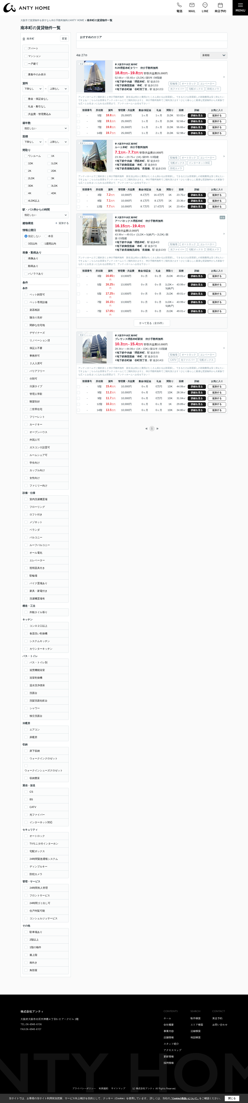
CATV (33, 807)
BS (31, 799)
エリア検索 (196, 1024)
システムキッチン (40, 641)
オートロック (37, 835)
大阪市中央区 (123, 64)
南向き (33, 962)
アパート (33, 48)
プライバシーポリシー (84, 1088)
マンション (34, 56)
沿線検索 (195, 1031)
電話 (179, 11)
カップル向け (37, 470)
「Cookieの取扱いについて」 (184, 1098)
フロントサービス (40, 895)
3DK (30, 185)
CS (31, 791)
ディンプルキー (38, 866)
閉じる (232, 1098)
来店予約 (220, 11)
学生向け (35, 462)
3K (52, 178)
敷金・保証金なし (38, 98)
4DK (53, 193)
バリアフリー (37, 370)
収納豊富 (35, 778)
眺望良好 (35, 401)
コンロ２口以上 (38, 625)
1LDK (54, 163)
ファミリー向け (38, 485)
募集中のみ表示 (37, 74)
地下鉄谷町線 (124, 89)
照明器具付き (37, 568)
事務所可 (35, 355)
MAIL (192, 11)
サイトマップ (118, 1088)
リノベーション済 (40, 340)
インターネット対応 (41, 822)
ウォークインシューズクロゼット (44, 770)
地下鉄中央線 (124, 81)
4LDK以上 (34, 200)
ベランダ (35, 529)
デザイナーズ (37, 332)
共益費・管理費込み (39, 114)
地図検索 (195, 1037)
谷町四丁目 (141, 89)
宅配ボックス (37, 851)
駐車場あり (36, 932)
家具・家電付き (38, 590)
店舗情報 (169, 1037)
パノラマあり (35, 273)
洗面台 (33, 692)
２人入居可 (36, 363)
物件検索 (195, 1018)
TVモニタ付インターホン (44, 843)
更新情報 (169, 1056)
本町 (139, 85)
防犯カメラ (36, 874)
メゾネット (36, 522)
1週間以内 (50, 243)
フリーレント (37, 416)
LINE (205, 11)
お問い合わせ (219, 1024)
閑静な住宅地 (37, 325)
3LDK (54, 185)
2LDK (31, 178)
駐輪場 (33, 575)
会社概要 (169, 1024)
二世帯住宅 (36, 409)
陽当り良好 (36, 317)
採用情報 (169, 1063)
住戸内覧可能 (37, 910)
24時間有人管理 (39, 887)
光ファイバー (37, 814)
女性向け (35, 477)
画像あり (33, 258)
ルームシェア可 (38, 455)
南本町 (134, 64)
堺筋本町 (140, 81)
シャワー (35, 708)
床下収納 (35, 750)
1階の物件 (35, 947)
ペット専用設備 (38, 302)
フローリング (37, 506)
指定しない (34, 236)
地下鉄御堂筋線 (126, 85)
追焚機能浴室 (37, 670)
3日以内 (32, 243)
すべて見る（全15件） (152, 323)
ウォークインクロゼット (44, 758)
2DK (53, 170)
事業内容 (169, 1031)
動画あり (33, 266)
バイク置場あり (38, 583)
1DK (30, 163)
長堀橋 (146, 168)
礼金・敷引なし (37, 106)
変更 (64, 38)
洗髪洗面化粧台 (38, 700)
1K (52, 155)
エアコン (35, 729)
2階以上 (34, 939)
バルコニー (36, 537)
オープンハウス (38, 432)
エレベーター (37, 560)
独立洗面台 (36, 715)
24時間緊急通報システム (44, 858)
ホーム (167, 1018)
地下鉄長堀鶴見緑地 (128, 168)
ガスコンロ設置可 (40, 447)
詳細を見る (197, 115)
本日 (50, 236)
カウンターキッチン (41, 648)
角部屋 (33, 970)
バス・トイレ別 (38, 662)
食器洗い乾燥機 (38, 633)
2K (29, 170)
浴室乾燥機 (36, 677)
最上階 (33, 954)
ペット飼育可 (37, 294)
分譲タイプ (36, 386)
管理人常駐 (36, 393)
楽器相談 (35, 309)
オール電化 (36, 552)
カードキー (36, 424)
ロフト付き (36, 514)
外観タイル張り (38, 612)
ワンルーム (34, 155)
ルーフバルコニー (40, 545)
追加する (217, 115)
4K (29, 193)
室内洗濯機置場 (38, 499)
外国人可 (35, 439)
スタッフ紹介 (171, 1044)
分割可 (33, 378)
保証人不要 (36, 348)
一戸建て (33, 63)
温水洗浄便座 (37, 685)
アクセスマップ (172, 1050)
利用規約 (103, 1088)
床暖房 (33, 737)
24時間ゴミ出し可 (40, 903)
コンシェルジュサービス (44, 918)
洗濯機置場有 (37, 598)
